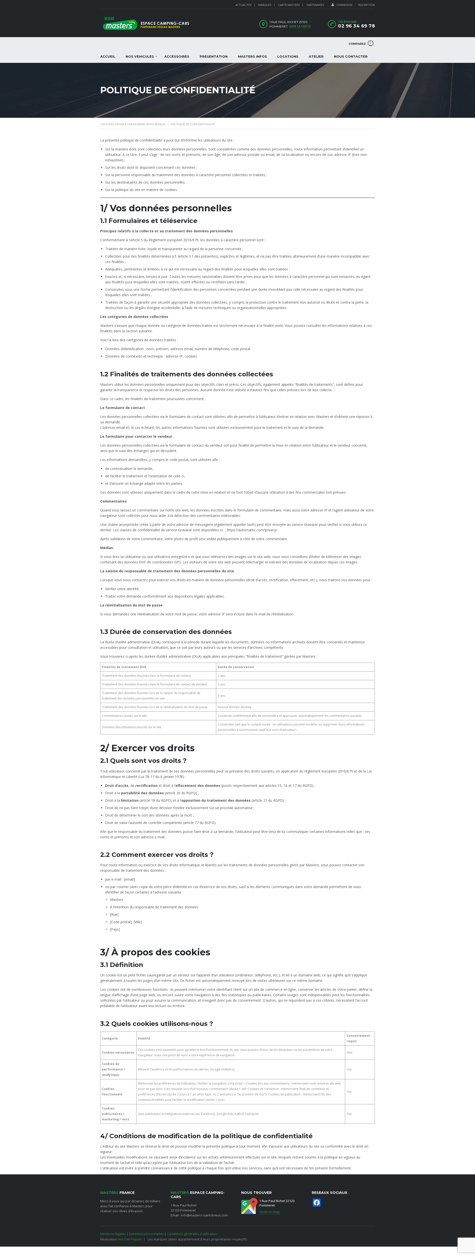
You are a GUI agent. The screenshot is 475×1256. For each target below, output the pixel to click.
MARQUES (264, 5)
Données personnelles (146, 1234)
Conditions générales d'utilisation (192, 1234)
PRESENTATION (214, 56)
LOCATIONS (287, 56)
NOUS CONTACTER (351, 56)
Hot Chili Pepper (130, 1239)
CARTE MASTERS (289, 5)
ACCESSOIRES (176, 56)
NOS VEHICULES (140, 56)
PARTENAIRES (315, 5)
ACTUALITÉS (243, 5)
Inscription (366, 5)
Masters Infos (252, 56)
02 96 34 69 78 (356, 26)
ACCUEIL (107, 56)
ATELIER (316, 56)
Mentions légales (113, 1234)
